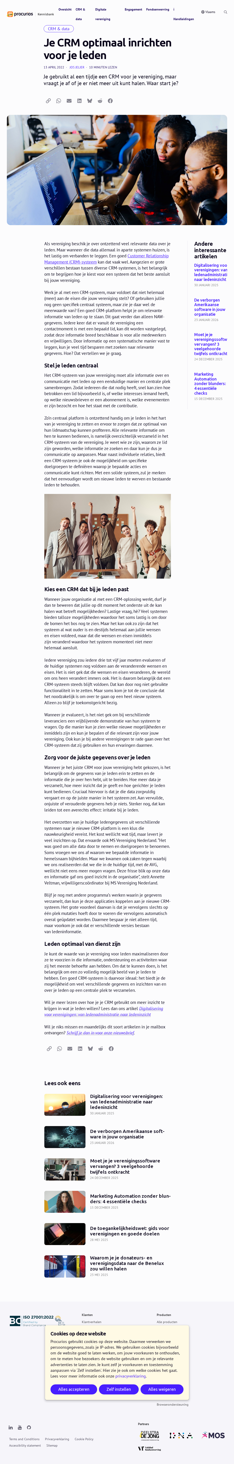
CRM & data (80, 14)
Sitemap (52, 1445)
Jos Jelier (77, 67)
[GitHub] (28, 1427)
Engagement (133, 9)
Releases (162, 1336)
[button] (48, 101)
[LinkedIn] (10, 1427)
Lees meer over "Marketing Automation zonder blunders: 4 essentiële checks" (210, 387)
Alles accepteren (73, 1389)
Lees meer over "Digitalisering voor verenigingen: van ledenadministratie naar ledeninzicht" (210, 275)
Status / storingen (169, 1383)
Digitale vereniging (102, 14)
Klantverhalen (91, 1322)
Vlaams (210, 12)
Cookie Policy (84, 1439)
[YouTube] (19, 1427)
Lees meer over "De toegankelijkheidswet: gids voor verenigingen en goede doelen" (107, 1234)
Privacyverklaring (57, 1439)
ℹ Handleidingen (183, 14)
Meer (160, 1362)
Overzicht (65, 9)
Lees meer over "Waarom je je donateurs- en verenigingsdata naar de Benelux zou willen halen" (107, 1266)
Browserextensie (168, 1397)
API (159, 1390)
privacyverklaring (130, 1376)
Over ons (163, 1369)
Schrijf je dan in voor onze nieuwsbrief (100, 1032)
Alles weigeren (162, 1389)
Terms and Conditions (24, 1439)
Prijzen (161, 1329)
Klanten (87, 1315)
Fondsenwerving (157, 9)
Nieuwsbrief (165, 1376)
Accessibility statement (25, 1445)
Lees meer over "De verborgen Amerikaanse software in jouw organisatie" (210, 310)
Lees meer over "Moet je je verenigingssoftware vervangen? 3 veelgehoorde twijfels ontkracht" (210, 347)
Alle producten (167, 1322)
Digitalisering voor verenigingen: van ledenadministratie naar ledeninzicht (103, 1011)
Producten (164, 1315)
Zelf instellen (118, 1389)
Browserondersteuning (173, 1404)
